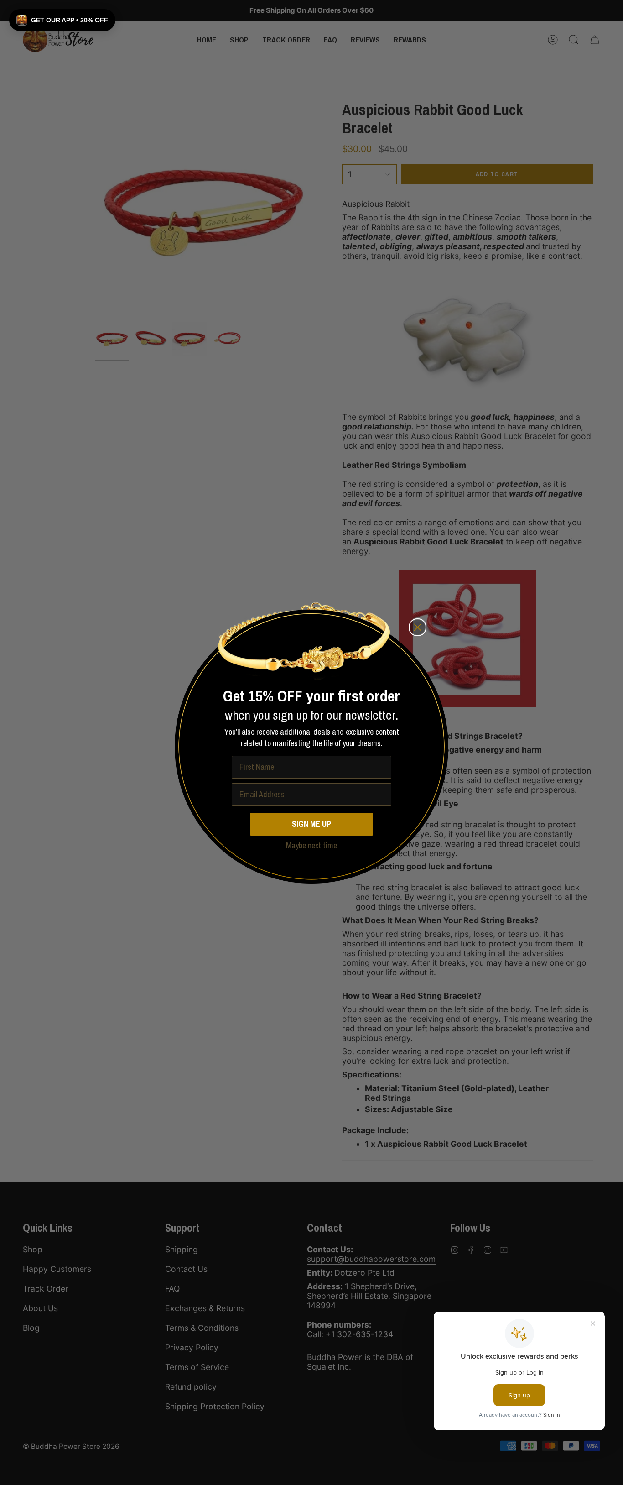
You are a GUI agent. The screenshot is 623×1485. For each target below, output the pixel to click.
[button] (62, 20)
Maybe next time (311, 846)
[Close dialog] (418, 627)
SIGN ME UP (311, 824)
